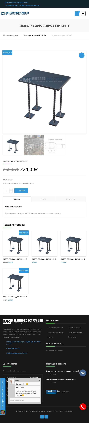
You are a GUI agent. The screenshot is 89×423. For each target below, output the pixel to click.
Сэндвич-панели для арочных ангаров (60, 379)
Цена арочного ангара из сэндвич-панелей (62, 371)
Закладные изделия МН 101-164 (35, 35)
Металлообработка (75, 332)
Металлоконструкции (10, 35)
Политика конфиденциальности (28, 5)
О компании (72, 337)
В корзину (21, 190)
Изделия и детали (74, 328)
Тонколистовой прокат (56, 332)
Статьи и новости (11, 5)
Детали (43, 199)
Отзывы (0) (70, 199)
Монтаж (50, 337)
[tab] (17, 199)
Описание (17, 199)
